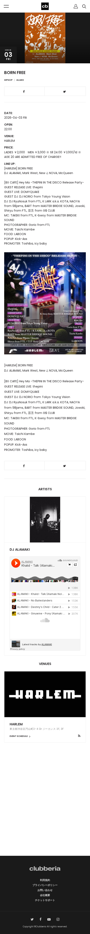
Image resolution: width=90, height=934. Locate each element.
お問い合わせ (45, 890)
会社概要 (45, 895)
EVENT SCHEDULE (19, 736)
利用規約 (45, 880)
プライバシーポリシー (45, 885)
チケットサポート (45, 900)
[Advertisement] (45, 806)
